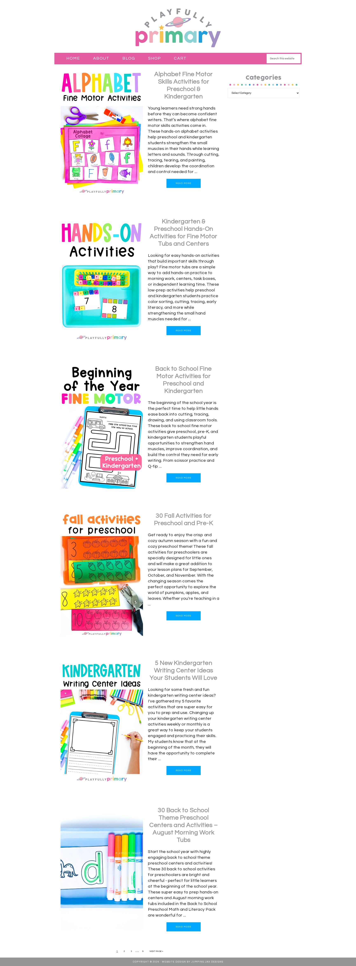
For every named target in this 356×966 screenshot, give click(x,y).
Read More (183, 183)
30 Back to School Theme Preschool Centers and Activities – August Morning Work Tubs (183, 825)
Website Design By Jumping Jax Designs (192, 962)
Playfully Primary (178, 27)
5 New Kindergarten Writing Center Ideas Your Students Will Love (183, 670)
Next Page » (156, 951)
